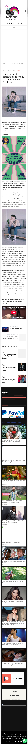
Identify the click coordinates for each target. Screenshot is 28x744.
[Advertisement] (14, 45)
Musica (18, 70)
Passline (6, 134)
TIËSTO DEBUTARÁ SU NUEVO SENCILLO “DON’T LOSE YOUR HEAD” (9, 369)
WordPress (21, 738)
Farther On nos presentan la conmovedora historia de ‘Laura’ (9, 381)
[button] (24, 740)
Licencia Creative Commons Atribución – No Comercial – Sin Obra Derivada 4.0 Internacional (14, 397)
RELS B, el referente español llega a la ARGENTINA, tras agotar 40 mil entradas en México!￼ (9, 356)
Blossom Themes (9, 738)
